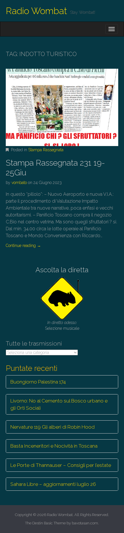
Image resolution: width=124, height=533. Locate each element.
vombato (19, 182)
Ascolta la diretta (62, 270)
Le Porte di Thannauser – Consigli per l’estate (60, 465)
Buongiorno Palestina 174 (38, 382)
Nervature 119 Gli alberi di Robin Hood (52, 427)
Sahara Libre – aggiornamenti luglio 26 (53, 484)
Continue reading (23, 245)
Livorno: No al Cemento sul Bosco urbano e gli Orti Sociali (59, 404)
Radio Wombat (36, 10)
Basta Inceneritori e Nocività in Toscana (53, 446)
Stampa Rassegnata (45, 149)
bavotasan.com (85, 523)
